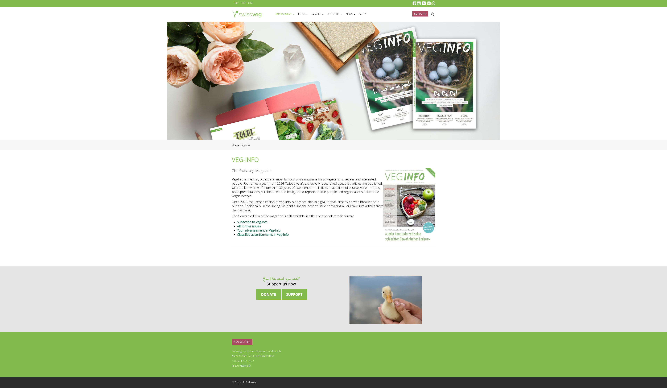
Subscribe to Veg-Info (252, 222)
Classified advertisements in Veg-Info (263, 234)
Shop (362, 14)
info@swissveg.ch (241, 365)
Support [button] (420, 13)
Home (235, 145)
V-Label (317, 14)
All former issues (249, 226)
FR (243, 3)
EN (250, 3)
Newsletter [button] (242, 341)
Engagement (284, 14)
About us (334, 14)
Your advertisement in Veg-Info (259, 230)
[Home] (246, 13)
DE (236, 3)
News (349, 14)
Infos (302, 14)
